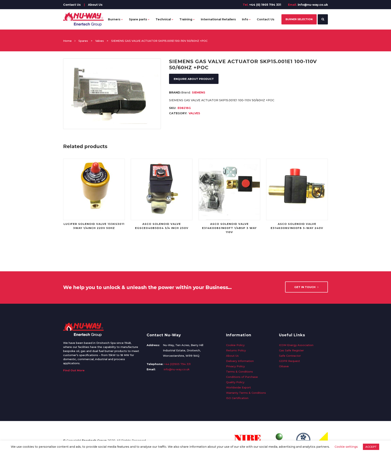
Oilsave (284, 366)
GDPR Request (289, 361)
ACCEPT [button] (371, 446)
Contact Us (72, 5)
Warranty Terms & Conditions (246, 392)
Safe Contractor (290, 355)
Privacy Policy (235, 366)
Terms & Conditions (239, 371)
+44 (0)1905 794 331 (177, 364)
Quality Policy (235, 382)
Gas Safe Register (291, 350)
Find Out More (74, 370)
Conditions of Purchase (242, 376)
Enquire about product (194, 78)
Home (67, 40)
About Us (95, 5)
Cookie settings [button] (346, 447)
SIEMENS (198, 92)
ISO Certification (237, 398)
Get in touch (304, 287)
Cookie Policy (235, 345)
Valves (99, 40)
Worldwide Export (238, 387)
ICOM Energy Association (296, 345)
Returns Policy (236, 350)
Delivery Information (240, 361)
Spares (83, 40)
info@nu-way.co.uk (313, 5)
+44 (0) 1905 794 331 (265, 5)
